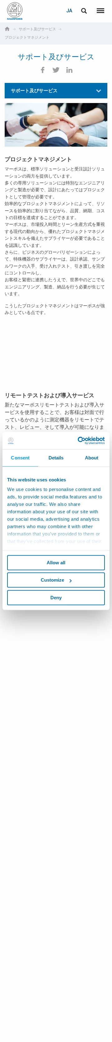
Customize (52, 580)
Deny (56, 597)
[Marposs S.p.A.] (15, 11)
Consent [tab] (20, 457)
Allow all (56, 562)
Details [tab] (56, 457)
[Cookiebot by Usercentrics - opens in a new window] (79, 441)
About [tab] (92, 457)
